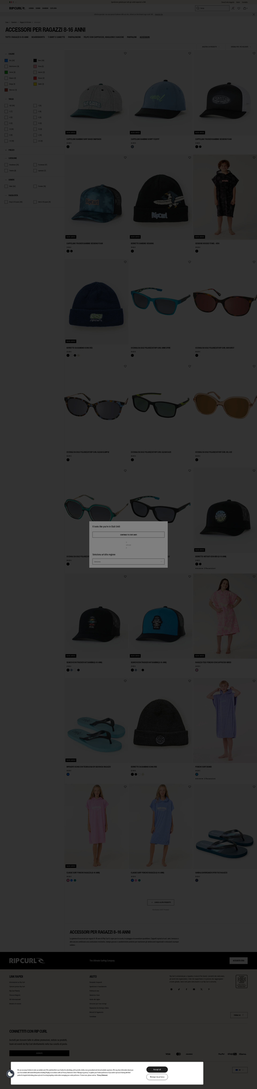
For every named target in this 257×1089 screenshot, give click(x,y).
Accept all (157, 1069)
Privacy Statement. (102, 1075)
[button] (10, 1074)
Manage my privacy (157, 1077)
